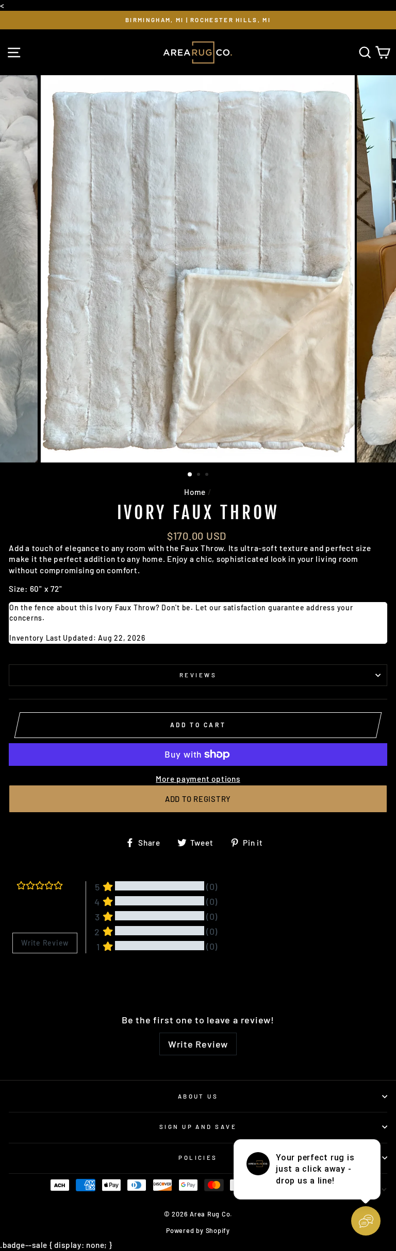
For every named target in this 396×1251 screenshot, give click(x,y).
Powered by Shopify (198, 1230)
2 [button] (199, 475)
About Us (198, 1096)
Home (195, 491)
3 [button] (207, 475)
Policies (198, 1157)
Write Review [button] (45, 942)
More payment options (198, 778)
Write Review (198, 1044)
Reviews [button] (25, 979)
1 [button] (190, 474)
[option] (198, 20)
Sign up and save (198, 1126)
